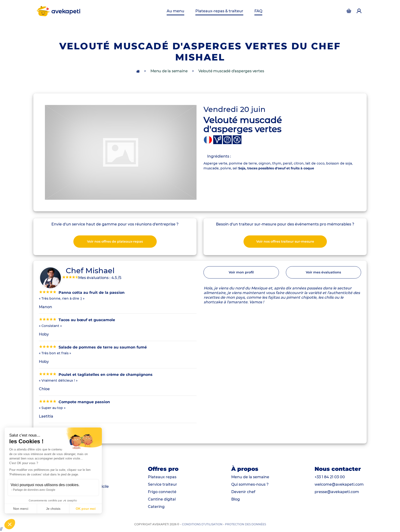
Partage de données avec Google (34, 489)
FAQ (258, 11)
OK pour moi (86, 508)
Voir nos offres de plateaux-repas (115, 241)
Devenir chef (243, 492)
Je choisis (53, 508)
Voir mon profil (241, 272)
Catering (156, 506)
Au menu (175, 11)
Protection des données (245, 524)
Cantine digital (162, 499)
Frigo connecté (162, 492)
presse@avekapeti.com (337, 492)
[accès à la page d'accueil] (138, 71)
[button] (9, 524)
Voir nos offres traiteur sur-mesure (285, 241)
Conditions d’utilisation (202, 524)
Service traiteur (162, 484)
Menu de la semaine (169, 71)
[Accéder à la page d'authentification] (349, 11)
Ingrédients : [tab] (219, 156)
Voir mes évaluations (323, 272)
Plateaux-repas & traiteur (219, 11)
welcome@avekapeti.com (339, 484)
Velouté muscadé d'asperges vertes (231, 71)
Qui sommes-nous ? (250, 484)
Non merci (20, 508)
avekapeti (66, 11)
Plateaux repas (162, 477)
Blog (235, 499)
